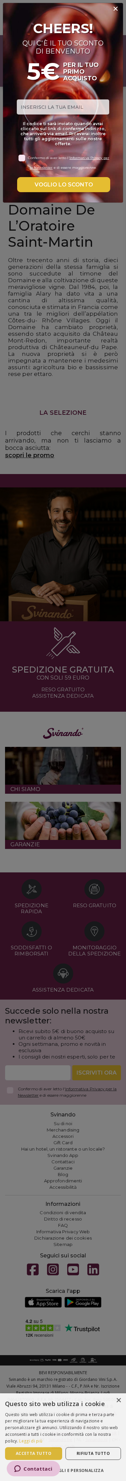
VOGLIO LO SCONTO (64, 184)
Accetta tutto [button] (33, 1453)
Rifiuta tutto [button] (93, 1453)
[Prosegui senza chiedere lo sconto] (115, 9)
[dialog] (63, 1437)
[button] (63, 1470)
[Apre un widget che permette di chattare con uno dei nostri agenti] (33, 1469)
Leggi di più (30, 1441)
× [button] (118, 1400)
